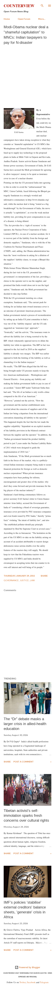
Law (32, 580)
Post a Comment (23, 761)
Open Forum (24, 19)
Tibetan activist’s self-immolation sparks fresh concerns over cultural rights (26, 815)
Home (7, 19)
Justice (24, 580)
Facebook (31, 982)
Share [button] (44, 575)
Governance (11, 580)
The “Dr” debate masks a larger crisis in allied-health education (25, 724)
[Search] (42, 5)
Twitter (22, 982)
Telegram (44, 982)
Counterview (19, 6)
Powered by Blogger (29, 967)
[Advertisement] (27, 75)
